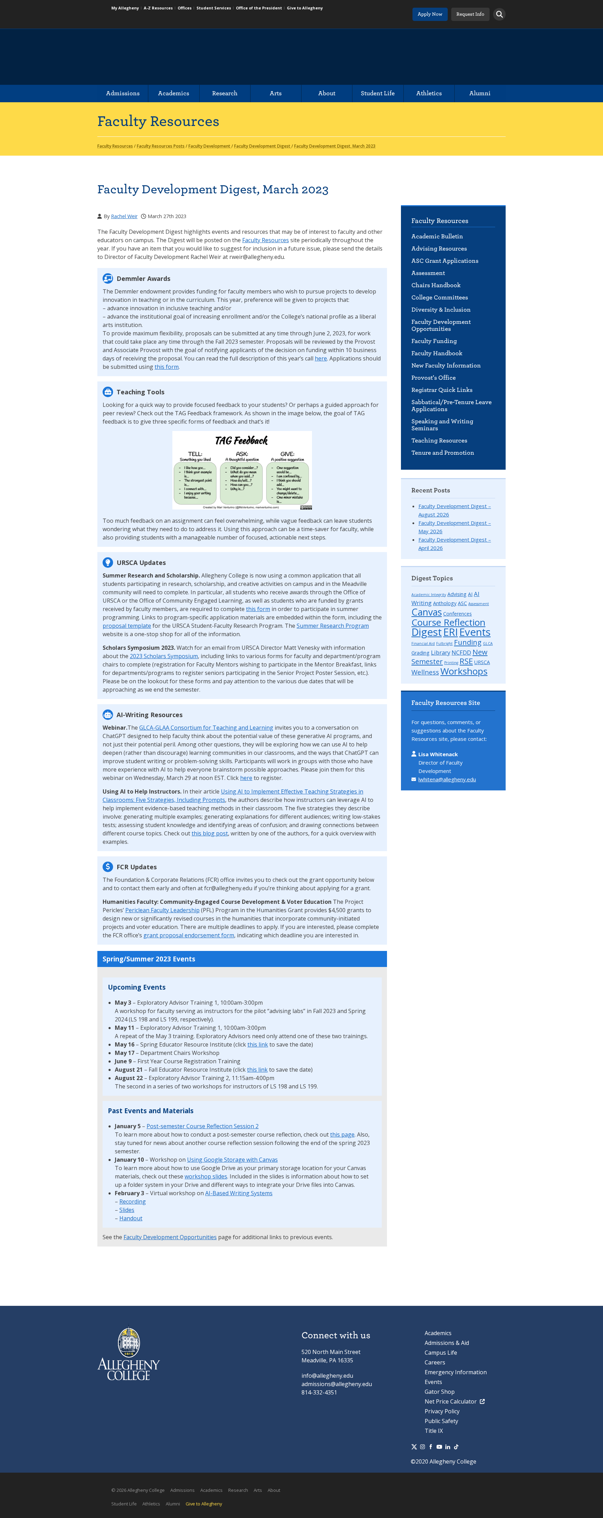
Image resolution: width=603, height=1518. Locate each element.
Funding (468, 642)
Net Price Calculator (451, 1401)
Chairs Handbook (436, 285)
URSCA (482, 662)
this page (342, 1134)
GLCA (488, 643)
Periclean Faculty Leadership (162, 910)
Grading (420, 652)
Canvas (426, 611)
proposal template (127, 626)
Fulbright (444, 643)
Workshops (463, 671)
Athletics (429, 93)
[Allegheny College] (177, 57)
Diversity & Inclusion (441, 309)
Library (440, 652)
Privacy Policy (442, 1411)
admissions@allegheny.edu (337, 1384)
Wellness (425, 672)
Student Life (378, 93)
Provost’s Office (433, 377)
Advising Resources (439, 248)
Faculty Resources (439, 220)
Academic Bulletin (437, 236)
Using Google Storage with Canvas (232, 1159)
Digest (426, 632)
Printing (451, 662)
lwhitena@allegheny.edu (447, 779)
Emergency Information (456, 1372)
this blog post (210, 833)
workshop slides (206, 1176)
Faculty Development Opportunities (441, 325)
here (321, 358)
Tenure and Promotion (442, 452)
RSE (466, 661)
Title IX (434, 1431)
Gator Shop (440, 1392)
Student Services (213, 7)
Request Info (470, 14)
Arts (276, 93)
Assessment (428, 273)
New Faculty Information (446, 365)
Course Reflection (448, 622)
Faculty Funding (434, 341)
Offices (185, 7)
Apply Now (430, 14)
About (326, 93)
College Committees (439, 297)
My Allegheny (125, 7)
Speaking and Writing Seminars (442, 425)
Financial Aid (423, 643)
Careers (435, 1362)
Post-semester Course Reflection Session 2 (203, 1126)
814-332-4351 (319, 1392)
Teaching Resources (439, 440)
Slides (126, 1210)
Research (225, 93)
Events (475, 632)
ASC (462, 603)
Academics (173, 93)
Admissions (123, 93)
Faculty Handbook (436, 353)
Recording (132, 1201)
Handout (130, 1218)
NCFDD (461, 652)
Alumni (480, 93)
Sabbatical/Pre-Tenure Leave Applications (451, 405)
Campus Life (441, 1352)
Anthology (444, 603)
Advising (457, 594)
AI (470, 594)
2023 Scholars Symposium (164, 656)
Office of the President (259, 7)
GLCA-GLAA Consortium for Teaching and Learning (206, 727)
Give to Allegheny (305, 7)
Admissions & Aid (447, 1343)
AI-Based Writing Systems (239, 1193)
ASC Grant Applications (444, 261)
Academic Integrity (428, 594)
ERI (450, 632)
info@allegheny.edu (327, 1375)
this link (257, 1044)
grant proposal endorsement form (188, 935)
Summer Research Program (333, 626)
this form (167, 367)
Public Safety (441, 1421)
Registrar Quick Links (441, 390)
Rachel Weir (124, 216)
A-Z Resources (158, 7)
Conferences (457, 613)
